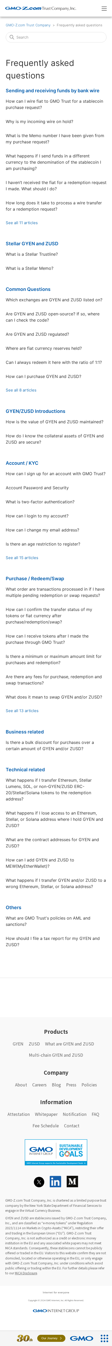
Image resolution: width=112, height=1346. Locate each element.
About (21, 1084)
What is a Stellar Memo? (29, 268)
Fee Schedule (46, 1125)
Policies (89, 1084)
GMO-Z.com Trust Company (28, 25)
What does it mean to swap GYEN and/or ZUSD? (54, 697)
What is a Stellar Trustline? (32, 254)
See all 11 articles (22, 222)
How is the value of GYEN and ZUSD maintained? (54, 421)
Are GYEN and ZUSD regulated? (37, 334)
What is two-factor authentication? (40, 501)
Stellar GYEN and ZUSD (32, 243)
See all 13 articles (22, 710)
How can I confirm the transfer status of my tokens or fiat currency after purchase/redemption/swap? (49, 616)
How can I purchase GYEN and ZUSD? (43, 376)
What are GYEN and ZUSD (69, 1044)
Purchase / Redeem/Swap (35, 578)
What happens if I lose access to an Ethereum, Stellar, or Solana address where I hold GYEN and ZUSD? (54, 819)
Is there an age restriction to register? (43, 544)
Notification (74, 1114)
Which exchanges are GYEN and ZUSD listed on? (54, 299)
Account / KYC (22, 463)
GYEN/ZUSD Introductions (35, 411)
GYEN (18, 1044)
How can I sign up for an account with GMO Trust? (55, 473)
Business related (25, 732)
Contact (71, 1125)
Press (71, 1084)
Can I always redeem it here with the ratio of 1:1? (54, 362)
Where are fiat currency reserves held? (44, 348)
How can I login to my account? (37, 515)
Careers (39, 1084)
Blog (56, 1084)
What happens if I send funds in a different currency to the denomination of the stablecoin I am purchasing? (53, 162)
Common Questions (28, 289)
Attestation (19, 1114)
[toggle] (104, 8)
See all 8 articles (21, 390)
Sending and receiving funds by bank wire (52, 90)
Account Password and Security (37, 487)
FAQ (95, 1114)
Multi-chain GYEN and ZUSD (56, 1055)
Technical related (25, 769)
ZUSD (34, 1044)
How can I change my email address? (42, 530)
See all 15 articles (22, 557)
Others (13, 907)
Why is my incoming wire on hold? (39, 121)
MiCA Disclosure (26, 1273)
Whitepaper (46, 1114)
